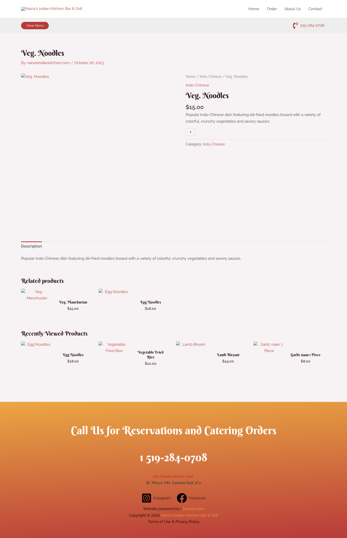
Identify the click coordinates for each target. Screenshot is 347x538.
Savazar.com (193, 508)
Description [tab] (31, 246)
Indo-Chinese (211, 77)
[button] (35, 25)
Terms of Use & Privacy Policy (173, 521)
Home (191, 77)
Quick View (36, 315)
